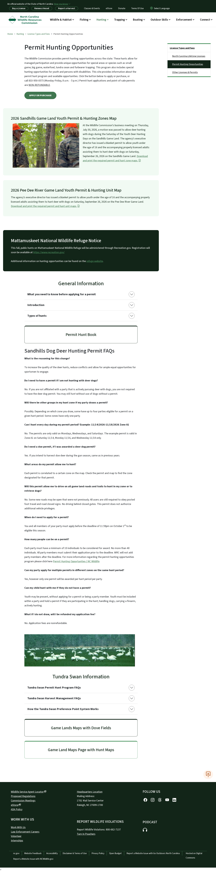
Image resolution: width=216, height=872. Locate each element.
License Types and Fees (38, 34)
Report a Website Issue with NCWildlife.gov (33, 859)
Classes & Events (92, 8)
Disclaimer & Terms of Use (75, 853)
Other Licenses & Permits (185, 72)
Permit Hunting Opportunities (187, 64)
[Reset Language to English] (151, 8)
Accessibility (52, 853)
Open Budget (115, 853)
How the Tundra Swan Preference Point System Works (63, 709)
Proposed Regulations (23, 796)
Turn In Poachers (86, 834)
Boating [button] (138, 20)
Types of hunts (37, 316)
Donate (121, 8)
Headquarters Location (89, 792)
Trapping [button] (119, 20)
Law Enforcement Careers (25, 832)
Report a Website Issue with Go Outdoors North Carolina (153, 853)
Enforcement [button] (184, 20)
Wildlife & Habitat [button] (61, 20)
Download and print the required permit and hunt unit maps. (44, 206)
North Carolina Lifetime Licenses (188, 56)
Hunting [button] (101, 20)
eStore (109, 8)
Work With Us (18, 827)
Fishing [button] (84, 20)
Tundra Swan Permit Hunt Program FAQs (54, 688)
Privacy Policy (98, 853)
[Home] (25, 16)
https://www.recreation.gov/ (49, 252)
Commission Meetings (23, 800)
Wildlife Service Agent (27, 792)
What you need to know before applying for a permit (61, 294)
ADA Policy (16, 809)
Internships (17, 840)
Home (10, 34)
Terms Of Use (137, 8)
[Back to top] (208, 774)
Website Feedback (32, 853)
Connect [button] (205, 20)
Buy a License (18, 8)
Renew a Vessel (41, 8)
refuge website (94, 261)
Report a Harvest (66, 8)
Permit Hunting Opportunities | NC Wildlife (76, 561)
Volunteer (16, 836)
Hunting (20, 34)
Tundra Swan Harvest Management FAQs (54, 698)
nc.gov (16, 853)
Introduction (35, 305)
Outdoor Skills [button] (159, 20)
